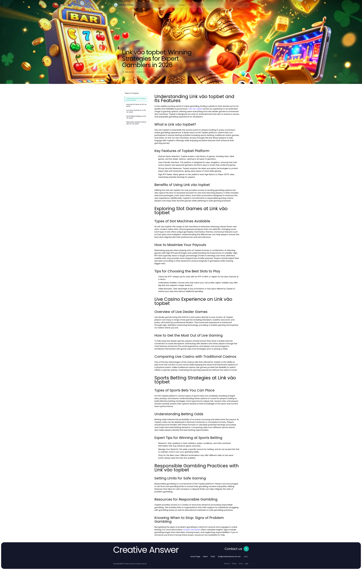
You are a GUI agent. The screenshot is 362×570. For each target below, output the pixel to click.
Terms (241, 564)
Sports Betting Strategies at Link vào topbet (136, 117)
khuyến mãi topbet (191, 530)
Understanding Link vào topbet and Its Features (135, 99)
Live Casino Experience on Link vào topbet (136, 111)
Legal (246, 564)
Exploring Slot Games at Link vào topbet (136, 105)
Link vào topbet (195, 109)
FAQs (213, 556)
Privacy (234, 564)
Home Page (195, 556)
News (205, 556)
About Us (227, 564)
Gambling (127, 45)
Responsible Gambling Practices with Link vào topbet (136, 123)
